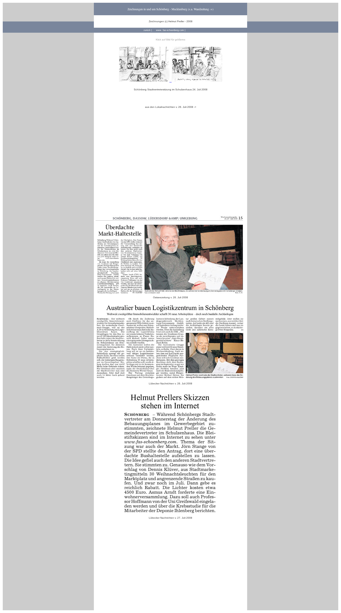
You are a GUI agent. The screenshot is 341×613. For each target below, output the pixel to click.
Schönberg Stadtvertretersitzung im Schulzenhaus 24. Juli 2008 (170, 89)
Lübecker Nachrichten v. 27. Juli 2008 (170, 517)
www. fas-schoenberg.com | (170, 30)
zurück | (148, 30)
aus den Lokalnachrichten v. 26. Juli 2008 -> (170, 107)
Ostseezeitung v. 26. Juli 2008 (170, 297)
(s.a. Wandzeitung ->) (200, 9)
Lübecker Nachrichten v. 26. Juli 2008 (170, 383)
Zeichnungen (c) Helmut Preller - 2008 (170, 21)
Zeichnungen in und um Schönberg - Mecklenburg (157, 9)
